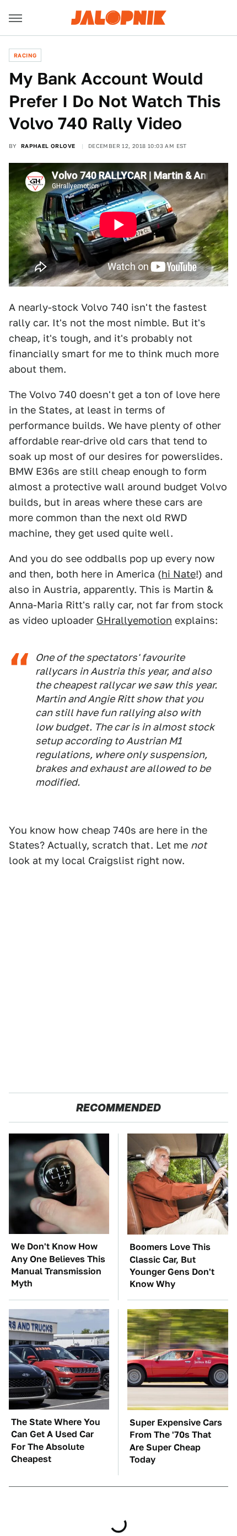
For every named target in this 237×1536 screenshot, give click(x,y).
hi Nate (178, 574)
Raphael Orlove (48, 145)
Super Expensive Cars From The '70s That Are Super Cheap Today (176, 1441)
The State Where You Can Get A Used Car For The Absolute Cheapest (55, 1440)
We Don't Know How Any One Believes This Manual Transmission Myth (58, 1265)
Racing (25, 55)
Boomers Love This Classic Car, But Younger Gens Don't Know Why (172, 1265)
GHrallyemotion (134, 620)
